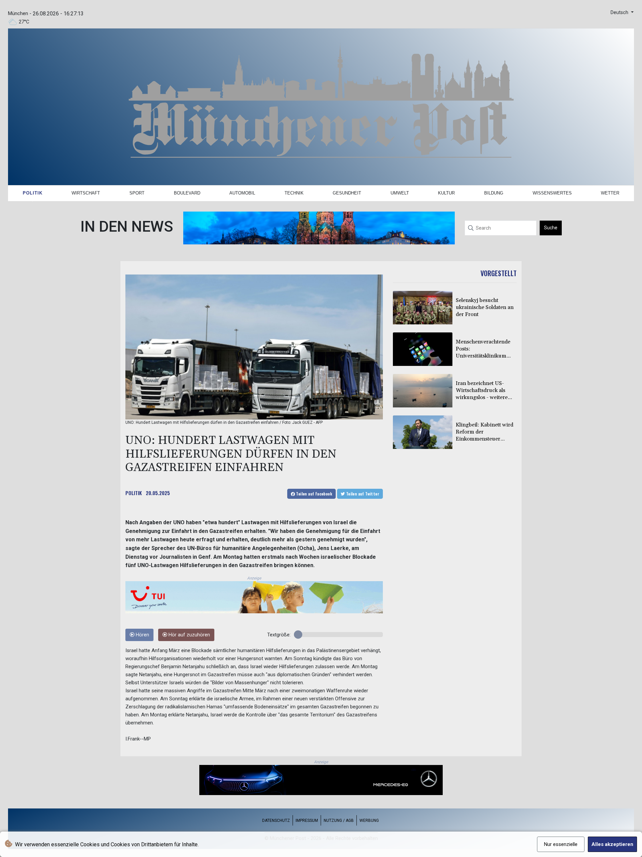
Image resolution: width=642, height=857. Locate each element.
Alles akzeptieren (612, 844)
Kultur (446, 193)
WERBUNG (369, 820)
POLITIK (133, 492)
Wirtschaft (86, 193)
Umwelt (400, 193)
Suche (550, 227)
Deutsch (620, 12)
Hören (141, 635)
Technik (294, 193)
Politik (32, 193)
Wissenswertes (552, 193)
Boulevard (187, 193)
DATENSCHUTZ (276, 820)
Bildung (493, 193)
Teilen (313, 493)
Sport (136, 193)
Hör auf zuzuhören (188, 635)
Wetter (610, 193)
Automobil (242, 193)
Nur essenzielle (560, 844)
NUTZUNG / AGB (339, 820)
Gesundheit (347, 193)
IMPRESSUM (307, 820)
